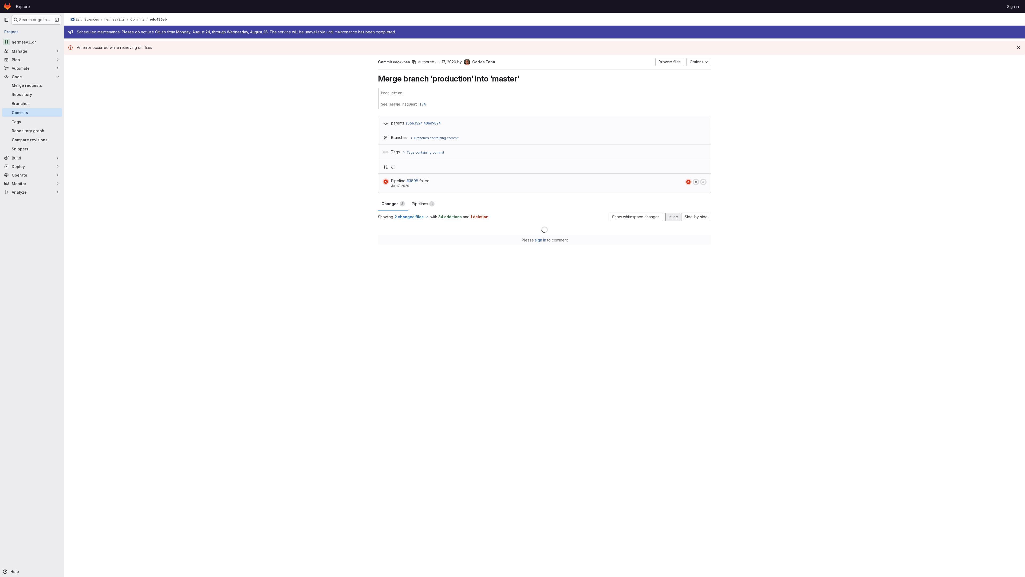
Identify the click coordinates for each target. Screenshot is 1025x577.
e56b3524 (414, 123)
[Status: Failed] (386, 181)
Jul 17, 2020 (445, 62)
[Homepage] (7, 6)
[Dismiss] (1018, 47)
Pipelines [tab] (422, 203)
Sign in (1013, 6)
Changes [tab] (392, 203)
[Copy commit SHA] (414, 62)
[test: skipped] (696, 182)
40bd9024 (432, 123)
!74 (422, 104)
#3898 (412, 180)
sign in (540, 240)
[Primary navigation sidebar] (6, 19)
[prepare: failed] (688, 182)
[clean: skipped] (703, 182)
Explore (23, 6)
